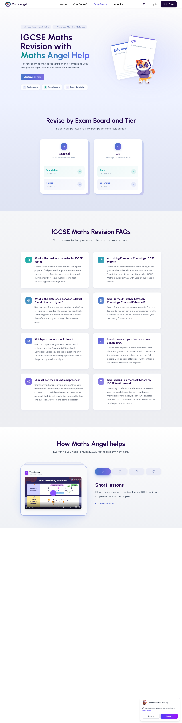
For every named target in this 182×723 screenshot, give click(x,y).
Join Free (168, 4)
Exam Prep (99, 4)
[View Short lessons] (103, 471)
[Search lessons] (144, 4)
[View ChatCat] (153, 471)
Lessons (62, 4)
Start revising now (32, 77)
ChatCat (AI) (80, 4)
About (117, 4)
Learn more (146, 711)
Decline (150, 716)
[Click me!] (144, 702)
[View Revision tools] (120, 471)
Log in (154, 4)
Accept (169, 716)
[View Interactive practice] (136, 471)
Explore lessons (103, 503)
